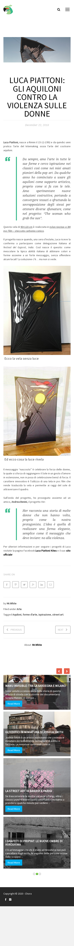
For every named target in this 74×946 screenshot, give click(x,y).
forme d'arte (30, 614)
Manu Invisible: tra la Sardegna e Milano (35, 686)
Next (60, 629)
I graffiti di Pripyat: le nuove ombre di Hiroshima (34, 842)
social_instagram (10, 899)
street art (57, 614)
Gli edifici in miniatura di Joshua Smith (34, 732)
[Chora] (8, 9)
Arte (19, 609)
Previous (16, 629)
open (68, 9)
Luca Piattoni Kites (46, 550)
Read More (14, 703)
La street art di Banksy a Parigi (28, 791)
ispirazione (45, 614)
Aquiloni (17, 614)
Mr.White (12, 603)
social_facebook (5, 899)
